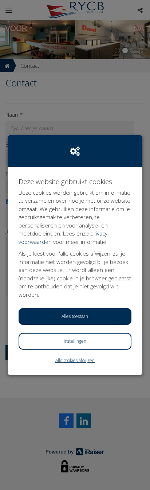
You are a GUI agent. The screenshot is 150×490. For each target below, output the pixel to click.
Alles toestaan (75, 316)
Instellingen (75, 341)
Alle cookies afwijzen (75, 360)
